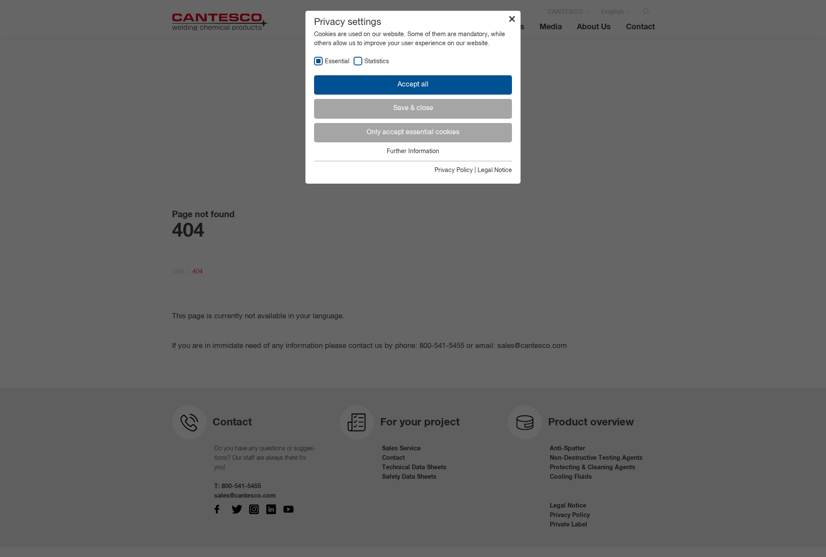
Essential (337, 61)
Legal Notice (495, 170)
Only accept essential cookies (413, 132)
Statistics (376, 61)
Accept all (413, 84)
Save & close (413, 108)
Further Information (413, 151)
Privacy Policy (454, 170)
